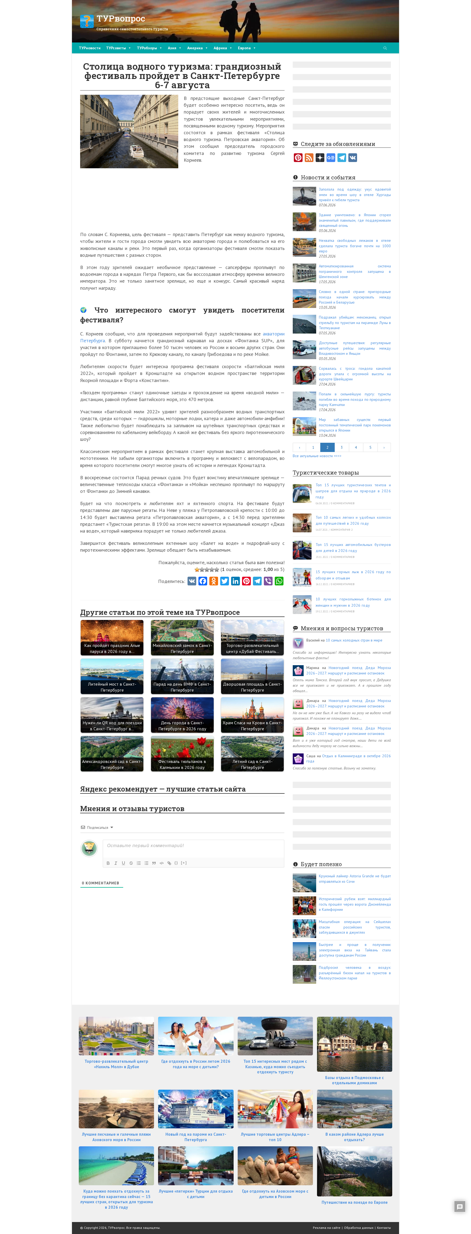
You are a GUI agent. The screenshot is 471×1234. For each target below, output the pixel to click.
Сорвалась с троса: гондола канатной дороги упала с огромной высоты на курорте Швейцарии (355, 373)
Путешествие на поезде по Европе (355, 1202)
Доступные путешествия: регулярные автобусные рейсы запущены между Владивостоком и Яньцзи (355, 348)
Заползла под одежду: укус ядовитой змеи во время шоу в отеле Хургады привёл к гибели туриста (355, 194)
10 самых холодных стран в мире (354, 640)
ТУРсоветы (116, 47)
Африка (220, 47)
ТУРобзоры (147, 47)
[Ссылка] (169, 863)
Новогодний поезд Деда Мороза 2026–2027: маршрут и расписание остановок (348, 670)
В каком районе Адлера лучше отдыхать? (354, 1137)
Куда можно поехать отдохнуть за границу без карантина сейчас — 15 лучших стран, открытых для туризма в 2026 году (116, 1199)
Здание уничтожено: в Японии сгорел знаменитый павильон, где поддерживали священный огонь (355, 220)
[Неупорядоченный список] (146, 863)
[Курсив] (116, 863)
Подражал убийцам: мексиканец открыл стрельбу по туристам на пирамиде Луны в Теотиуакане (355, 322)
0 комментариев (343, 503)
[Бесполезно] (197, 569)
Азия (172, 47)
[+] (184, 863)
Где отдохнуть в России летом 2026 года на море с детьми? (195, 1064)
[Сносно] (206, 569)
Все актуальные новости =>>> (317, 455)
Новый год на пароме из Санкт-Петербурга (195, 1137)
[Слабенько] (202, 569)
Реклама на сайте (326, 1228)
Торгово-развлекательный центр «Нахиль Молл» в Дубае (116, 1064)
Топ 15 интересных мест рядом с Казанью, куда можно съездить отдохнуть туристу (275, 1066)
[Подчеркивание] (123, 863)
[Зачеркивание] (131, 863)
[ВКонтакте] (352, 158)
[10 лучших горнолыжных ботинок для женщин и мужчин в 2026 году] (302, 604)
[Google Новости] (330, 158)
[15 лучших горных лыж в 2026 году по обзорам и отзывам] (302, 577)
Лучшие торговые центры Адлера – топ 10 (275, 1137)
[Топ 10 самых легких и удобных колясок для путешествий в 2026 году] (302, 523)
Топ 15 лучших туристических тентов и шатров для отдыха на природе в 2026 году (353, 491)
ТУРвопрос (120, 18)
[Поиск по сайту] (385, 48)
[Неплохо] (211, 569)
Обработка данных (358, 1228)
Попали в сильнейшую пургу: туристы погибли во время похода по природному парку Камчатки (355, 399)
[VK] (191, 582)
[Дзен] (320, 158)
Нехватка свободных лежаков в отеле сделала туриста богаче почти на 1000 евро (355, 245)
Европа (244, 47)
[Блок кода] (161, 863)
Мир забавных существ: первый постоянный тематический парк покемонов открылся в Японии (355, 425)
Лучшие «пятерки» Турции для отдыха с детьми (196, 1194)
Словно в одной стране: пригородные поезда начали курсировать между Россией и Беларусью (355, 297)
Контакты (384, 1228)
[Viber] (268, 582)
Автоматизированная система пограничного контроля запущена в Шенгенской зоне (355, 271)
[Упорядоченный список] (139, 863)
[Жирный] (108, 863)
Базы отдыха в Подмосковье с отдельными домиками (354, 1080)
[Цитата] (154, 863)
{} (176, 863)
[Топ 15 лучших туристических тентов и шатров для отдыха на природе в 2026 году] (302, 493)
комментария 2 (342, 530)
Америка (195, 47)
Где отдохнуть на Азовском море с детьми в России (275, 1194)
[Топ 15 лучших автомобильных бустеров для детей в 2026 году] (302, 550)
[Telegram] (341, 158)
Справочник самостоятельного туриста (132, 29)
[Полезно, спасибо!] (216, 569)
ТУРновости (90, 47)
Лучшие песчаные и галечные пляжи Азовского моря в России (116, 1137)
